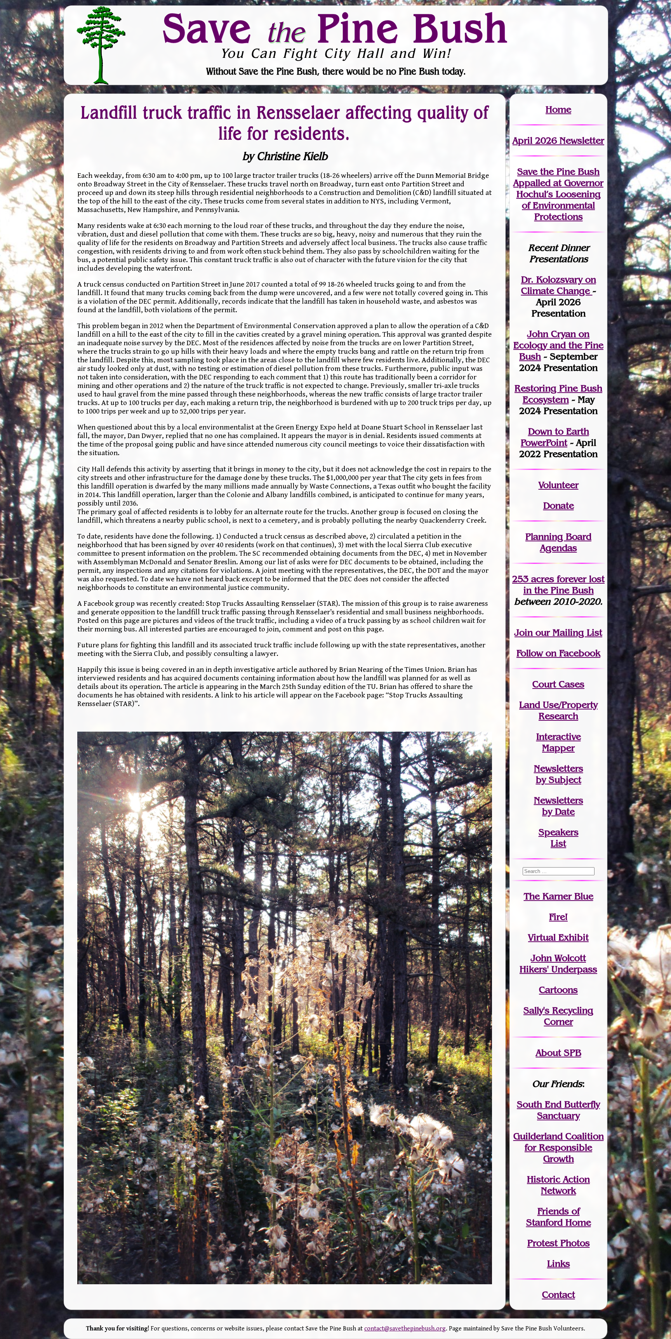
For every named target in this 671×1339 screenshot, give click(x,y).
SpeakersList (559, 837)
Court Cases (558, 684)
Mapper (558, 747)
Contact (558, 1294)
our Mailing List (567, 632)
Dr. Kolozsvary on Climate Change (558, 285)
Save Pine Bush (336, 27)
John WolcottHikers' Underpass (558, 963)
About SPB (558, 1052)
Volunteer (559, 484)
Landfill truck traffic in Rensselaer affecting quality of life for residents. (284, 123)
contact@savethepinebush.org (405, 1328)
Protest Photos (558, 1243)
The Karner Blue (558, 896)
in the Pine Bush (564, 584)
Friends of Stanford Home (558, 1216)
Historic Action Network (558, 1185)
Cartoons (558, 989)
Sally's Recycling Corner (558, 1016)
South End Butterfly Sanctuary (558, 1110)
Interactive (558, 736)
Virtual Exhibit (558, 937)
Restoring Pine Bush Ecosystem (558, 394)
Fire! (558, 916)
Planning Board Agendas (558, 542)
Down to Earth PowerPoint (555, 437)
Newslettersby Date (558, 806)
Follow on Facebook (558, 653)
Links (558, 1263)
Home (558, 109)
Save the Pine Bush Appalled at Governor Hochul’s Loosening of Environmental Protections (558, 194)
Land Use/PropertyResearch (558, 710)
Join (524, 632)
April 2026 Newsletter (558, 140)
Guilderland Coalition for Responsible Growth (558, 1147)
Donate (558, 505)
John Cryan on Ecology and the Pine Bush (558, 345)
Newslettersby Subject (558, 774)
